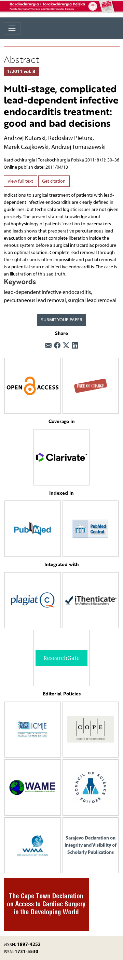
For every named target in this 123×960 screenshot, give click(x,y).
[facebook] (57, 345)
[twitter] (66, 345)
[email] (48, 345)
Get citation (54, 181)
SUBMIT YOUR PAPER (61, 320)
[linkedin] (75, 345)
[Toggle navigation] (12, 28)
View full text (20, 181)
